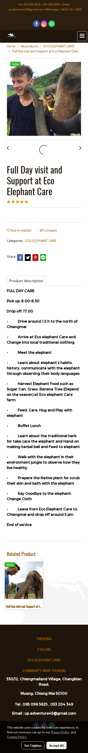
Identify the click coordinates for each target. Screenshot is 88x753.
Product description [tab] (26, 280)
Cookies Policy (16, 737)
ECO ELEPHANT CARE (41, 241)
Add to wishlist (20, 230)
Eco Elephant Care (44, 660)
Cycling (44, 649)
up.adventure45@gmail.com (26, 9)
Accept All (56, 745)
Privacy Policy (60, 732)
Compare (50, 230)
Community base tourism (44, 671)
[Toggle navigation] (82, 36)
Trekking (44, 639)
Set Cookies (32, 745)
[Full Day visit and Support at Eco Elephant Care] (44, 99)
